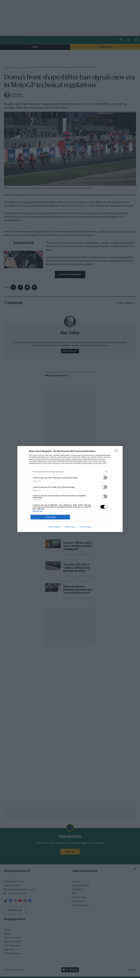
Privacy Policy (85, 527)
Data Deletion (54, 527)
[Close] (117, 451)
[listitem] (70, 471)
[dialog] (70, 489)
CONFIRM (50, 517)
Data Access (70, 527)
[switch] (103, 477)
